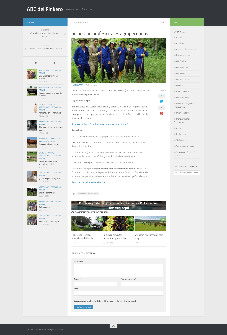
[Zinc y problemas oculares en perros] (32, 125)
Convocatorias (79, 22)
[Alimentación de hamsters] (32, 108)
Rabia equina (44, 207)
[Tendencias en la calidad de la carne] (32, 91)
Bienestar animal (46, 104)
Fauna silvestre (182, 91)
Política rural (181, 134)
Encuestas (180, 73)
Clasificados (181, 61)
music (178, 128)
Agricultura (180, 37)
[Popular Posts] (54, 63)
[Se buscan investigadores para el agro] (150, 223)
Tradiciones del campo (185, 146)
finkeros (79, 85)
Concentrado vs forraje (48, 144)
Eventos (179, 85)
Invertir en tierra (182, 113)
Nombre (78, 279)
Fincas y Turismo (183, 97)
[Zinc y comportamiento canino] (32, 74)
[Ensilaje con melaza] (32, 191)
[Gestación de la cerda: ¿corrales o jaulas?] (32, 157)
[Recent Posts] (36, 63)
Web (76, 288)
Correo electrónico (128, 279)
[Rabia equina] (32, 205)
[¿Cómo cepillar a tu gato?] (32, 176)
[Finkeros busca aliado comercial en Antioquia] (87, 223)
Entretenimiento (183, 79)
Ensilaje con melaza (47, 193)
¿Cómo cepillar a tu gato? (49, 178)
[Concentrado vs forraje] (32, 142)
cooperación (82, 194)
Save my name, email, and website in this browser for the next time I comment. (105, 301)
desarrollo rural (93, 194)
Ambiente (43, 139)
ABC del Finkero (45, 9)
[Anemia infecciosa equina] (32, 219)
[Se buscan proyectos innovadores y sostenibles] (118, 223)
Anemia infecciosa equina (49, 221)
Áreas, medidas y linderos (186, 49)
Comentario (78, 261)
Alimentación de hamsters (50, 113)
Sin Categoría (181, 140)
